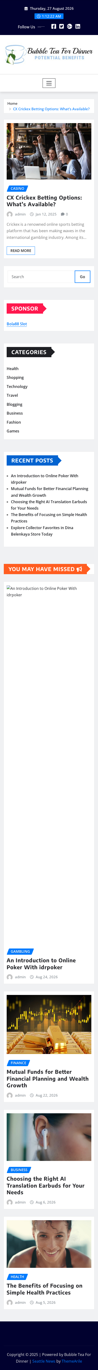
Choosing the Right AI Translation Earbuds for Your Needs (46, 1185)
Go (82, 276)
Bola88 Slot (17, 323)
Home (12, 103)
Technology (17, 386)
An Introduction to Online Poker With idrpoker (41, 963)
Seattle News (43, 1361)
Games (13, 431)
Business (15, 413)
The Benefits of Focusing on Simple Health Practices (45, 1289)
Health (13, 368)
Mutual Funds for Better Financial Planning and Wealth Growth (48, 1078)
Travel (12, 395)
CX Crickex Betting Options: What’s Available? (51, 108)
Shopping (15, 377)
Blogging (14, 404)
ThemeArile (72, 1361)
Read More (20, 250)
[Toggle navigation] (49, 83)
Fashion (14, 422)
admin (20, 214)
